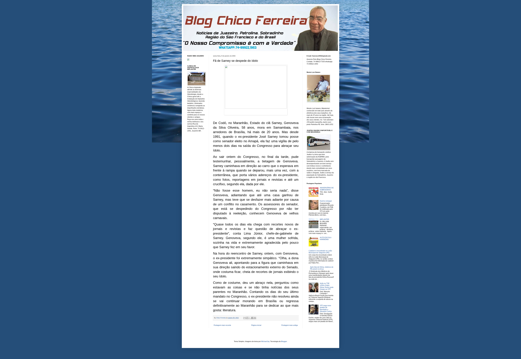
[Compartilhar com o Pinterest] (255, 318)
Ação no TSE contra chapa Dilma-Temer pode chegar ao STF (326, 286)
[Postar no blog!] (247, 318)
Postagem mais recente (222, 325)
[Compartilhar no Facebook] (252, 318)
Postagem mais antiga (289, 325)
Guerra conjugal (326, 201)
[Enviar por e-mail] (244, 318)
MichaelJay (265, 341)
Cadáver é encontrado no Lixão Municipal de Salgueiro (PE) (320, 252)
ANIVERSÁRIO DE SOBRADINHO (327, 189)
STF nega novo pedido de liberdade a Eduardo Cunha (326, 308)
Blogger (284, 341)
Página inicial (256, 325)
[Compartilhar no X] (249, 318)
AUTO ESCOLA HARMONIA (325, 238)
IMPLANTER (324, 219)
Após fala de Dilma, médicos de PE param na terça (321, 268)
